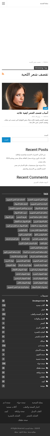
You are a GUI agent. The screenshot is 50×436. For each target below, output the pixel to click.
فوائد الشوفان (10, 265)
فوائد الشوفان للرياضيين (22, 278)
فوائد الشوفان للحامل (23, 274)
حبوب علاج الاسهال (20, 213)
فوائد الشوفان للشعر (40, 283)
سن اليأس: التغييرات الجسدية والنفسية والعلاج (31, 155)
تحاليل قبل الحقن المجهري (38, 213)
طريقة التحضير (21, 217)
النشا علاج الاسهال (41, 208)
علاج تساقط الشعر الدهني (38, 248)
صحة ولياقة (40, 372)
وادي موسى (42, 162)
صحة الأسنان (40, 350)
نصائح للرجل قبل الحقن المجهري (18, 287)
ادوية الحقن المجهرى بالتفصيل (37, 199)
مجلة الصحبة (44, 3)
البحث (46, 135)
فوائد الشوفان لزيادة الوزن (38, 270)
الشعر (45, 108)
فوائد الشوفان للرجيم (40, 278)
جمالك (42, 341)
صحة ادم (41, 346)
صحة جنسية (40, 359)
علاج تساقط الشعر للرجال (38, 256)
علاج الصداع (25, 239)
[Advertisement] (25, 34)
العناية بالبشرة (39, 332)
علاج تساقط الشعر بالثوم (12, 252)
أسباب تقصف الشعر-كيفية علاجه (32, 112)
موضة (42, 386)
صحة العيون (40, 354)
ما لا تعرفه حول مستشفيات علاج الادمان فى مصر (30, 165)
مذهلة (16, 432)
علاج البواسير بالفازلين (40, 239)
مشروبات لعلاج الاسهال (39, 287)
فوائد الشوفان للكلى (23, 283)
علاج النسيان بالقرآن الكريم (28, 243)
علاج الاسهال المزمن (40, 221)
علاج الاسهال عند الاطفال (39, 226)
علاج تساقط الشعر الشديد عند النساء (35, 252)
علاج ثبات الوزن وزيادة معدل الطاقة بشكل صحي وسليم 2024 (26, 158)
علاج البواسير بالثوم (25, 235)
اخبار (43, 310)
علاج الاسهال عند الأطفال (22, 221)
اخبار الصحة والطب (38, 314)
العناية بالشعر (40, 337)
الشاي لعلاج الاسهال (20, 204)
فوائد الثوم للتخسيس (23, 261)
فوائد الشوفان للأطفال (19, 270)
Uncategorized (38, 301)
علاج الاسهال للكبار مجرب (38, 230)
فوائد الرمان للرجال (25, 265)
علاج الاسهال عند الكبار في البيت (17, 226)
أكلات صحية (40, 305)
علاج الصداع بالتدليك (12, 239)
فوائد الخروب (9, 261)
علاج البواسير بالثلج (41, 235)
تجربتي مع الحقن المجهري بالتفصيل (20, 208)
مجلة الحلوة (23, 432)
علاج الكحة (43, 243)
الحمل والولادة (39, 319)
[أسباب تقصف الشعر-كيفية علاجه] (25, 96)
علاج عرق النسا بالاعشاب (19, 256)
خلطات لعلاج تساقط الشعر (38, 217)
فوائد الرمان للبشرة (40, 265)
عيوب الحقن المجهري (40, 261)
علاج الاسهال (9, 217)
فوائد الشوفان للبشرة (40, 274)
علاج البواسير (23, 230)
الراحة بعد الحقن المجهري (39, 204)
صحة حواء (41, 363)
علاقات (42, 377)
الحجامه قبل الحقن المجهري (16, 199)
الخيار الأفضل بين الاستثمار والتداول (34, 169)
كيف (43, 381)
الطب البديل (40, 328)
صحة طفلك (40, 368)
